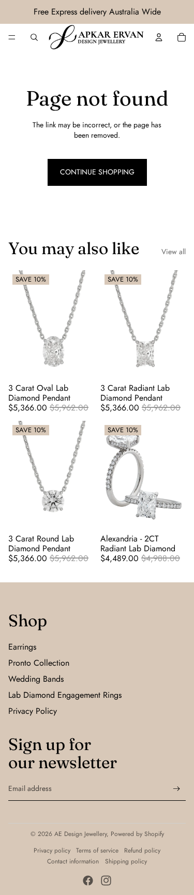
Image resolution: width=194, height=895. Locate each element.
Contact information (73, 861)
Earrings (22, 647)
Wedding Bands (36, 679)
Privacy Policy (32, 711)
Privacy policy (52, 850)
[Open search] (34, 37)
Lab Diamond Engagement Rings (65, 695)
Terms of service (97, 850)
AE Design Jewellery (80, 834)
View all (173, 252)
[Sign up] (177, 789)
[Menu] (12, 37)
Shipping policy (126, 861)
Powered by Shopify (137, 834)
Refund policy (142, 850)
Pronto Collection (38, 663)
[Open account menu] (158, 37)
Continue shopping (97, 172)
